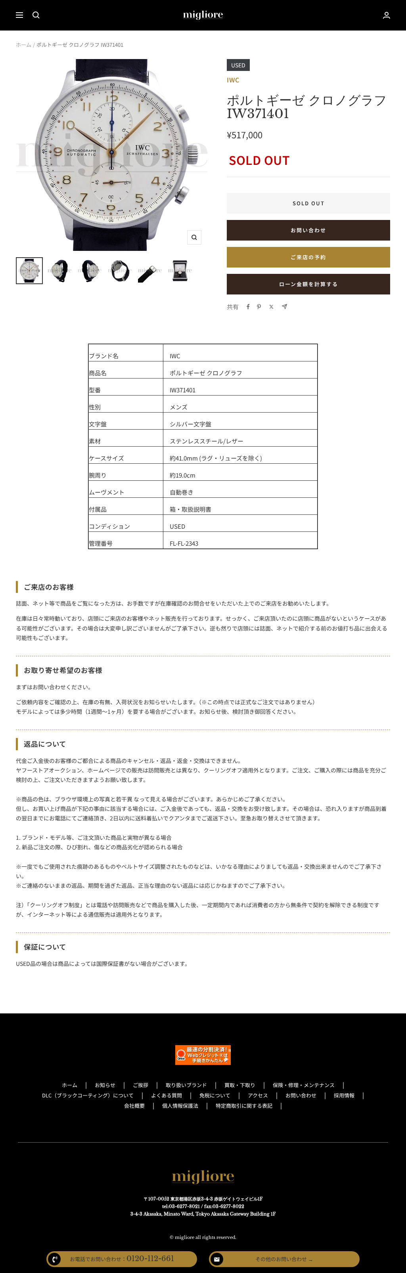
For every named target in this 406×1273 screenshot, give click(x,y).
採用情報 (344, 1095)
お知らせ (105, 1085)
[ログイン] (386, 15)
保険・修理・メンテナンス (304, 1085)
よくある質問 (166, 1095)
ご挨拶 (140, 1085)
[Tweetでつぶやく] (271, 307)
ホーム (23, 44)
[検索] (36, 15)
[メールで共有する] (284, 306)
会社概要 (134, 1105)
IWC (233, 79)
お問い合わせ (308, 230)
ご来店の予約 (308, 257)
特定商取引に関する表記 (244, 1105)
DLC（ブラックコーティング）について (88, 1095)
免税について (214, 1095)
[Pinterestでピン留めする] (259, 307)
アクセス (258, 1095)
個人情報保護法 (180, 1105)
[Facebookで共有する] (248, 307)
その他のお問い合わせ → (284, 1259)
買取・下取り (239, 1085)
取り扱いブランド (186, 1085)
